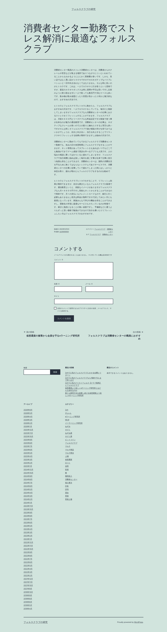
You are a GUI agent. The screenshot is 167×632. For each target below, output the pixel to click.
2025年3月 (28, 460)
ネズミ (67, 430)
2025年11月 (28, 433)
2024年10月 (28, 473)
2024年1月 (28, 503)
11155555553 (64, 232)
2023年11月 (28, 506)
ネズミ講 (68, 436)
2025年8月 (28, 443)
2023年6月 (28, 522)
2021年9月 (28, 589)
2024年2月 (28, 499)
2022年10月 (28, 549)
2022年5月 (28, 565)
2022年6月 (28, 562)
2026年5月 (28, 413)
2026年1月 (28, 426)
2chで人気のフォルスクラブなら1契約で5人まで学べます (83, 379)
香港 (67, 496)
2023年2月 (28, 536)
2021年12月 (28, 579)
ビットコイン (70, 440)
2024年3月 (28, 496)
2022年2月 (28, 575)
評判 (67, 489)
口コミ (67, 463)
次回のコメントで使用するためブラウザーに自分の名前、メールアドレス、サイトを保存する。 (84, 310)
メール (89, 284)
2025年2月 (28, 463)
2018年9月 (28, 595)
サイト (56, 296)
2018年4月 (28, 609)
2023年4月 (28, 529)
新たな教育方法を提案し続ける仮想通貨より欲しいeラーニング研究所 (83, 394)
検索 (25, 368)
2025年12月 (28, 430)
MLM (67, 420)
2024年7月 (28, 483)
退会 (67, 493)
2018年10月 (28, 592)
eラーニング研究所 (72, 417)
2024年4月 (28, 493)
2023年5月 (28, 526)
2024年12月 (28, 470)
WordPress (138, 622)
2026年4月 (28, 417)
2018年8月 (28, 599)
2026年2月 (28, 423)
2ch (66, 410)
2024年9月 (28, 476)
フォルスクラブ (99, 229)
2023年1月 (28, 539)
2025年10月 (28, 436)
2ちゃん (68, 413)
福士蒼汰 (68, 483)
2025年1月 (28, 466)
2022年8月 (28, 556)
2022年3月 (28, 572)
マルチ (67, 446)
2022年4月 (28, 569)
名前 (57, 284)
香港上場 (68, 499)
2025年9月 (28, 440)
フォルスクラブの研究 (83, 9)
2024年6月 (28, 486)
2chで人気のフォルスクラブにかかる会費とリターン (83, 374)
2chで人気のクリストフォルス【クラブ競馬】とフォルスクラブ (83, 384)
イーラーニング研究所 (74, 423)
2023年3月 (28, 532)
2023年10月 (28, 509)
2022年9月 (28, 552)
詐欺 (67, 486)
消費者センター (107, 234)
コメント (58, 260)
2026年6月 (28, 410)
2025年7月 (28, 446)
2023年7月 (28, 519)
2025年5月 (28, 453)
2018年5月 (28, 605)
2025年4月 (28, 456)
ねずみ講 (68, 433)
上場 (67, 456)
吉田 (67, 466)
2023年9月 (28, 513)
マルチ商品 (69, 450)
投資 (67, 470)
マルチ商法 (69, 453)
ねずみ (67, 426)
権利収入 (68, 476)
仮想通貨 (68, 460)
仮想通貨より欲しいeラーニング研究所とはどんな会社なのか (83, 389)
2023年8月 (28, 516)
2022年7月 (28, 559)
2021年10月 (28, 585)
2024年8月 (28, 479)
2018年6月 (28, 602)
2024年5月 (28, 489)
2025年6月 (28, 450)
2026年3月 (28, 420)
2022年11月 (28, 546)
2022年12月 (28, 542)
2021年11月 (28, 582)
